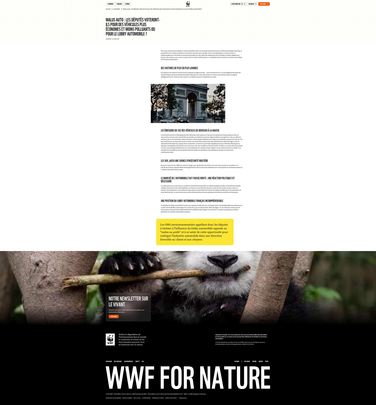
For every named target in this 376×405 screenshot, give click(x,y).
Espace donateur (236, 4)
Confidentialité (146, 398)
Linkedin (261, 361)
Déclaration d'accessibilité (113, 398)
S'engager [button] (119, 4)
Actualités (116, 9)
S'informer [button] (110, 4)
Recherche (251, 4)
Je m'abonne (114, 316)
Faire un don (263, 4)
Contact (137, 361)
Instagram (247, 361)
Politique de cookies (158, 398)
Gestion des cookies (171, 398)
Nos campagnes (118, 361)
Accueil (108, 9)
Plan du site (137, 398)
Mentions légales (127, 398)
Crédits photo (183, 398)
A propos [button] (127, 4)
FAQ (143, 361)
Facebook (236, 361)
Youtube (254, 361)
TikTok (266, 361)
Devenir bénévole (128, 361)
